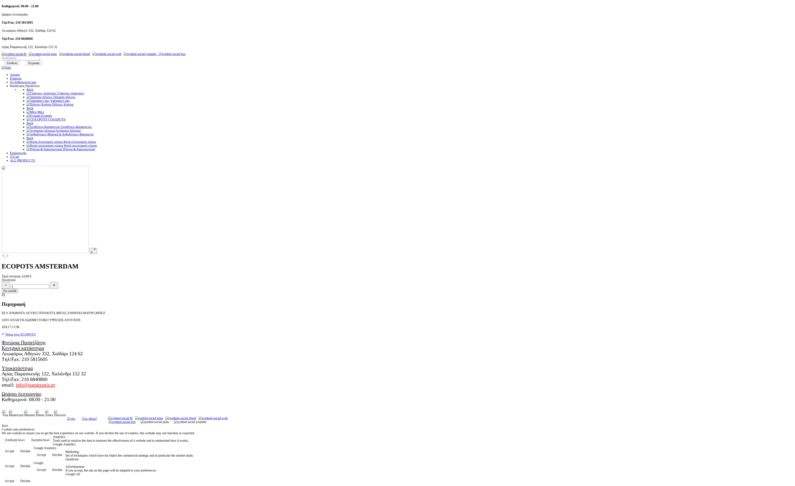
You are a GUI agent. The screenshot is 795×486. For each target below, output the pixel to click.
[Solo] (6, 67)
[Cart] (14, 156)
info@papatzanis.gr (35, 385)
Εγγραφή (33, 63)
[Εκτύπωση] (3, 295)
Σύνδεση (12, 63)
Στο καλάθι (9, 291)
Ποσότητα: (9, 280)
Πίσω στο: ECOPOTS (20, 334)
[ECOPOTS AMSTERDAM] (4, 256)
